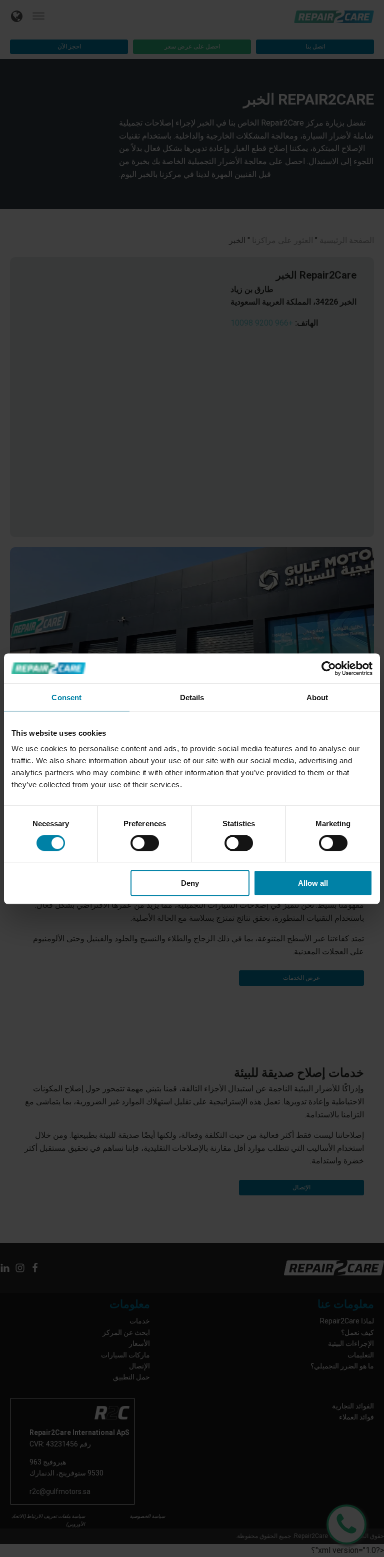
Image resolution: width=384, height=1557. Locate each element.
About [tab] (317, 697)
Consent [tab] (67, 697)
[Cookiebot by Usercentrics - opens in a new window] (328, 668)
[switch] (144, 843)
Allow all (313, 883)
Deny (190, 883)
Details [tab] (192, 697)
